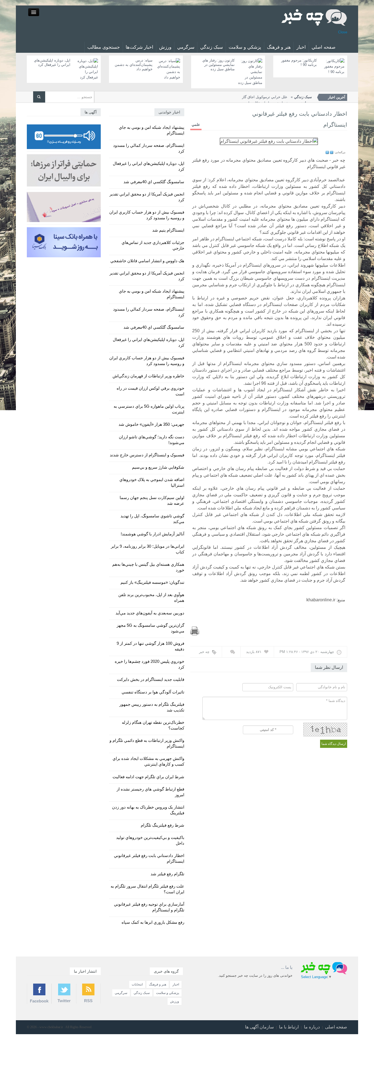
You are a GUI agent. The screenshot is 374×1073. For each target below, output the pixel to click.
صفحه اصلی (336, 1027)
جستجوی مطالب (103, 47)
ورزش (165, 47)
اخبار (301, 47)
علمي (196, 125)
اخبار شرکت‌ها (139, 47)
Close (342, 32)
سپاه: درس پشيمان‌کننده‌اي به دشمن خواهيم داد (134, 64)
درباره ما (312, 1027)
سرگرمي (185, 47)
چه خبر (204, 652)
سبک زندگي (211, 47)
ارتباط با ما (289, 1027)
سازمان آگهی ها (259, 1027)
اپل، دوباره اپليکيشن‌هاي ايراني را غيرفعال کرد (52, 62)
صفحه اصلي (323, 47)
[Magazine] (314, 17)
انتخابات (137, 984)
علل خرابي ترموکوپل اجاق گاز (277, 97)
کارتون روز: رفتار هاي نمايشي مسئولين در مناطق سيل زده (218, 64)
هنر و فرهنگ (279, 47)
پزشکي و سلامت (245, 47)
